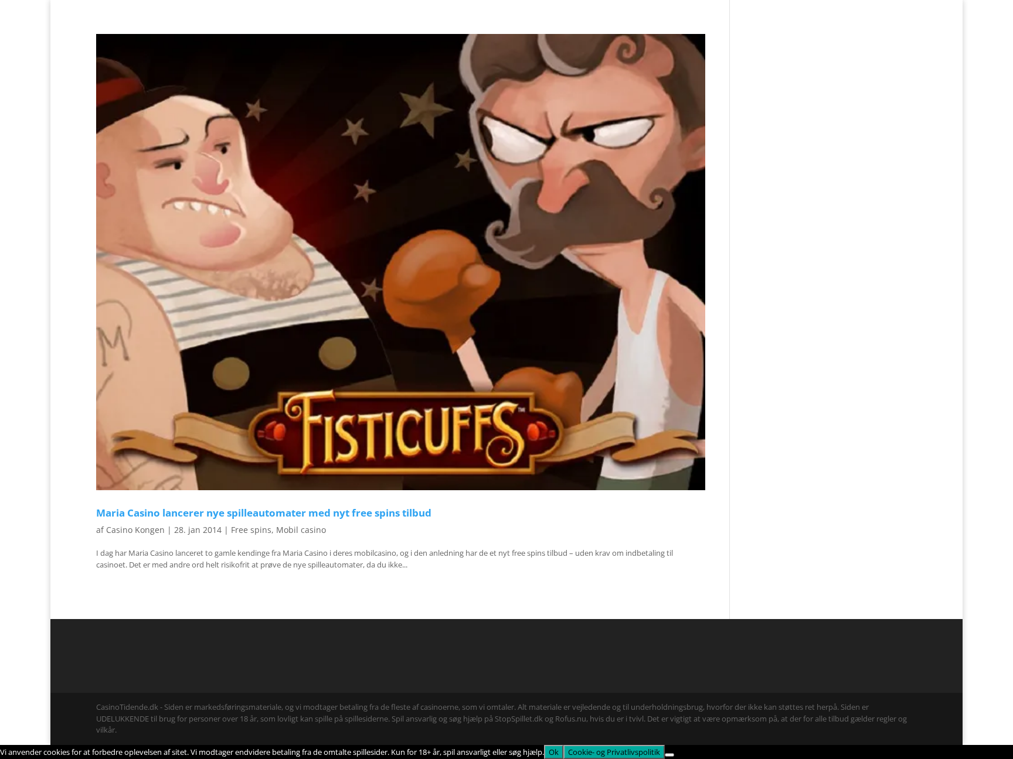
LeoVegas (557, 31)
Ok (554, 752)
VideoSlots (502, 31)
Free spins (251, 529)
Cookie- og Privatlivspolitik (614, 752)
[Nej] (669, 755)
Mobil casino (301, 529)
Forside (865, 9)
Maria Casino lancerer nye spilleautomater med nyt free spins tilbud (263, 512)
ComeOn (902, 9)
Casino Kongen (135, 529)
